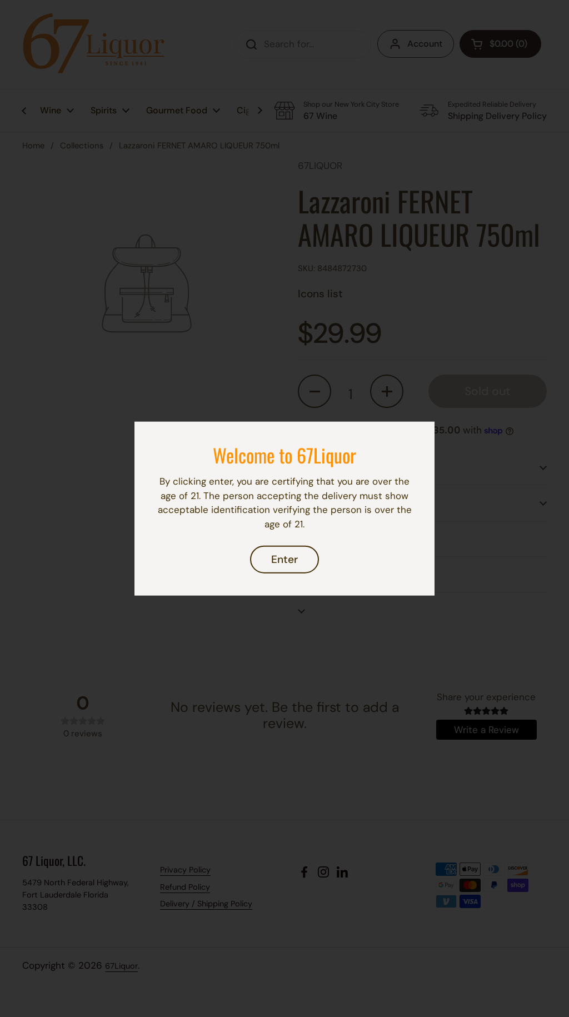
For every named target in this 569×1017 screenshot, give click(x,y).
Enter (284, 559)
